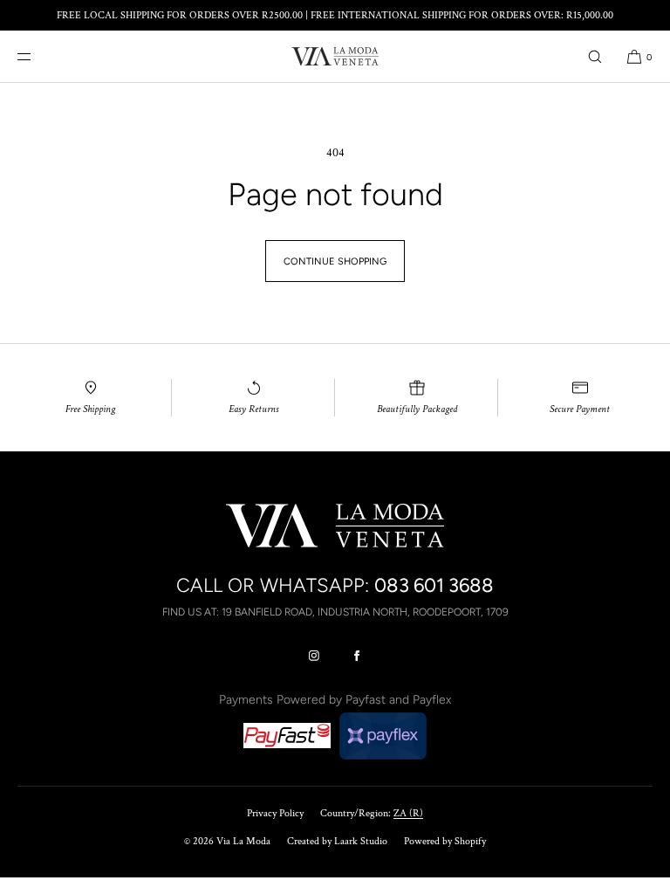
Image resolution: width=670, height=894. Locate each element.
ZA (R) (408, 813)
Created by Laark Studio (337, 841)
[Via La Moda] (335, 57)
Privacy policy (275, 813)
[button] (595, 56)
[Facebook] (357, 655)
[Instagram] (314, 655)
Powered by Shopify (445, 841)
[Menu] (38, 56)
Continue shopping (335, 261)
